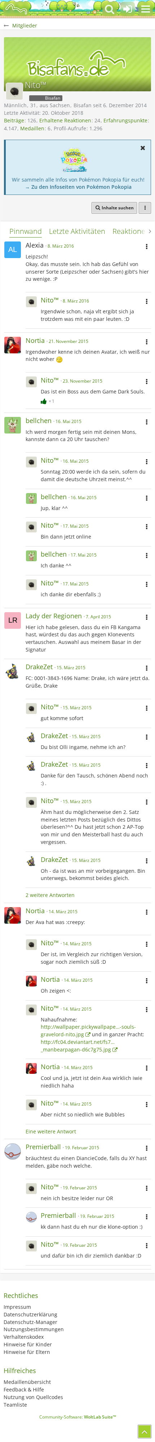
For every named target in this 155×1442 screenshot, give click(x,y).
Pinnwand (25, 231)
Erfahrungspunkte (125, 120)
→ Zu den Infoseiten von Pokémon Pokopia (78, 186)
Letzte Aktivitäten (77, 231)
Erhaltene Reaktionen (65, 120)
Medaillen (32, 128)
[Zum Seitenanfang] (144, 1431)
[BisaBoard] (16, 9)
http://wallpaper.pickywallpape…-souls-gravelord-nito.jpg (88, 1030)
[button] (145, 9)
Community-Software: (77, 1417)
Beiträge (14, 120)
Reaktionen (131, 231)
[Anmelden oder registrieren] (127, 9)
